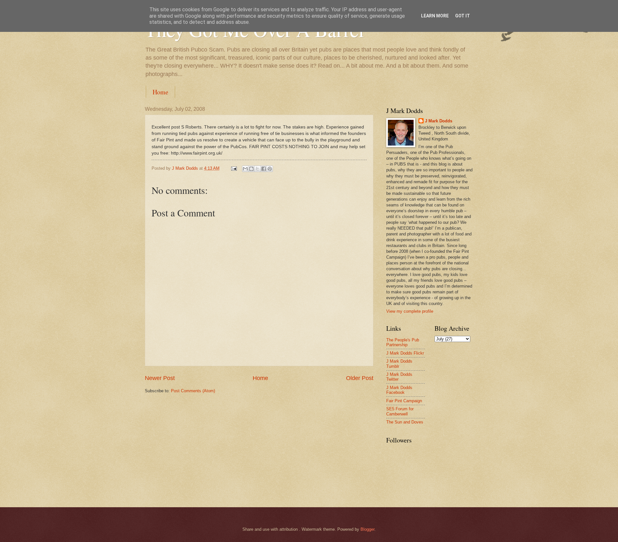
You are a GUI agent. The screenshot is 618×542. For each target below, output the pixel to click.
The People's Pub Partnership (402, 342)
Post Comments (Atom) (193, 390)
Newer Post (160, 378)
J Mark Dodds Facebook (399, 390)
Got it (462, 15)
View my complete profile (409, 311)
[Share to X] (257, 169)
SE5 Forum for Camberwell (400, 411)
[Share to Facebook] (263, 169)
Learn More (435, 15)
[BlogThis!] (251, 169)
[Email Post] (233, 168)
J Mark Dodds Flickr (405, 353)
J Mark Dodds (438, 121)
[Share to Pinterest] (270, 169)
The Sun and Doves (404, 422)
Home (160, 92)
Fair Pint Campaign (404, 400)
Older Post (359, 378)
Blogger (367, 529)
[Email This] (245, 169)
